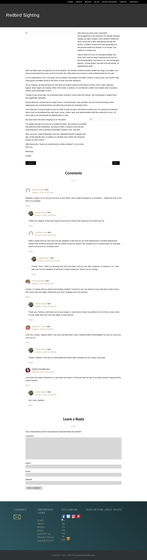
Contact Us (44, 534)
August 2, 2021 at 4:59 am (45, 215)
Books (41, 527)
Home (40, 520)
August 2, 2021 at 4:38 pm (45, 306)
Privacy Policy (45, 537)
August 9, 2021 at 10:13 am (49, 261)
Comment (30, 436)
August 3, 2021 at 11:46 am (43, 372)
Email (28, 471)
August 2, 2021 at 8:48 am (42, 329)
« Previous (30, 163)
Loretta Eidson (41, 212)
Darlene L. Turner (39, 326)
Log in (92, 555)
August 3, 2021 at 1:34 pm (45, 395)
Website (29, 479)
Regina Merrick (38, 190)
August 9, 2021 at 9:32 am (45, 235)
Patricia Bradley (38, 281)
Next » (116, 163)
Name (29, 463)
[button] (141, 2)
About (40, 524)
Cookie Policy (45, 541)
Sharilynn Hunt (41, 232)
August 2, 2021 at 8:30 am (42, 283)
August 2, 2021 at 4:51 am (42, 192)
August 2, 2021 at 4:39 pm (45, 352)
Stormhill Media (83, 555)
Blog (40, 530)
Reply (28, 206)
